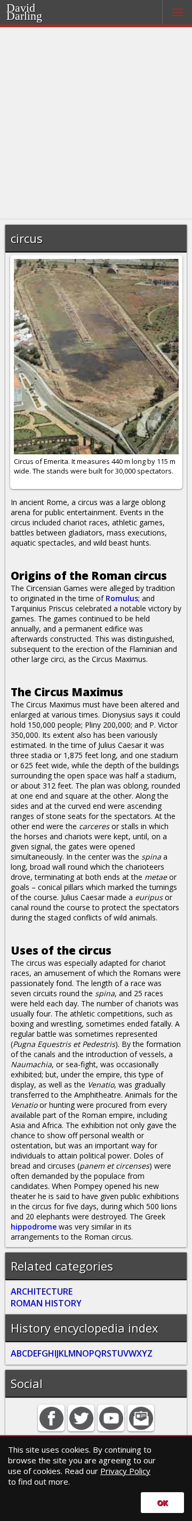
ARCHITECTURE (42, 1291)
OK (162, 1503)
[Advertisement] (96, 123)
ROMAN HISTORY (46, 1303)
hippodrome (34, 1226)
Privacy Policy (125, 1470)
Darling (24, 15)
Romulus (122, 598)
